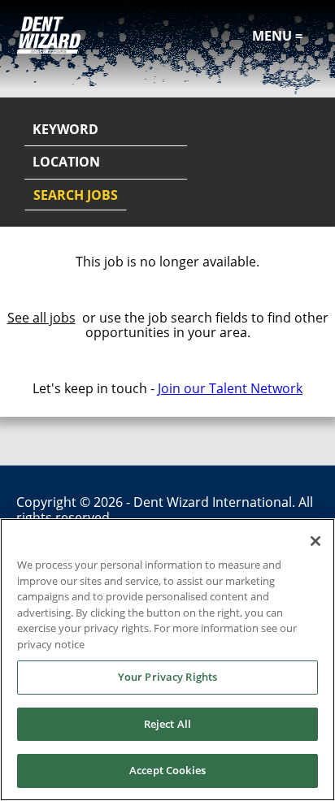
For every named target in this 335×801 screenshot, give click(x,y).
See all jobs (41, 318)
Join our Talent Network (230, 388)
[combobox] (105, 162)
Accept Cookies (167, 770)
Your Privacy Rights (167, 676)
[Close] (315, 541)
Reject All (167, 724)
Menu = (277, 36)
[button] (304, 163)
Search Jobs (75, 195)
